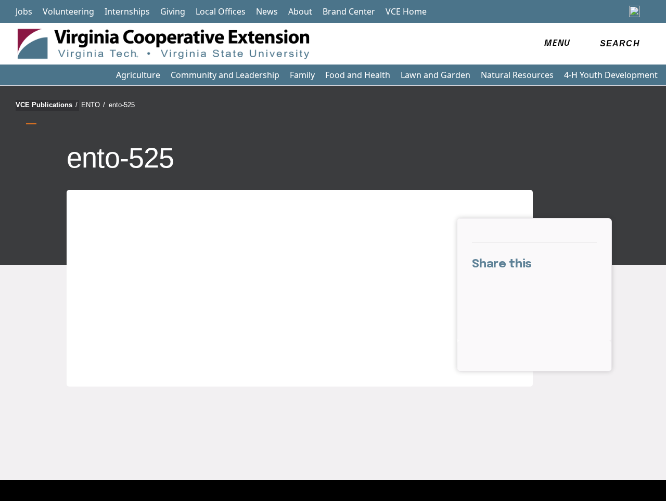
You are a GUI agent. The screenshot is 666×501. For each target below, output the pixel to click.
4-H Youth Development (611, 75)
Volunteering (68, 11)
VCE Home (406, 11)
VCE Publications (47, 105)
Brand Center (349, 11)
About (300, 11)
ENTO (93, 105)
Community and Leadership (225, 75)
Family (302, 75)
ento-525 (122, 105)
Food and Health (357, 75)
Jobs (24, 11)
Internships (127, 11)
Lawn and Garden (435, 75)
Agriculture (138, 75)
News (267, 11)
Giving (172, 11)
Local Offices (221, 11)
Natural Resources (517, 75)
